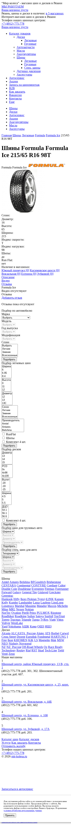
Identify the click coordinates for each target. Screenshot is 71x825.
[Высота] (6, 380)
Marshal (19, 606)
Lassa (36, 602)
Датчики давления (29, 71)
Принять (10, 815)
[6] (6, 369)
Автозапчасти (26, 47)
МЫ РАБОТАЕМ (13, 6)
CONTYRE (38, 585)
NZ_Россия (13, 647)
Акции (13, 81)
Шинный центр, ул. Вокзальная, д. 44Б (27, 701)
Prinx (33, 612)
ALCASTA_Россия (23, 633)
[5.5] (6, 503)
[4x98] (7, 472)
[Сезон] (10, 407)
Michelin (62, 606)
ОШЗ (40, 626)
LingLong (57, 602)
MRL (12, 609)
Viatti (52, 619)
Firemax (50, 588)
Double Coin (9, 588)
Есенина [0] (28, 273)
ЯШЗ (48, 626)
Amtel (5, 582)
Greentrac (7, 595)
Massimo (30, 606)
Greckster (55, 592)
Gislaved (43, 592)
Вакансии (15, 95)
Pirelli (25, 612)
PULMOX (43, 612)
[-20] (6, 483)
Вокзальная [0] (11, 273)
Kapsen (59, 599)
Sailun (31, 616)
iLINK (50, 599)
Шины (21, 57)
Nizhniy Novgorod (20, 643)
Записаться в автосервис (17, 789)
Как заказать (17, 91)
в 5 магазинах (55, 13)
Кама (33, 626)
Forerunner (62, 588)
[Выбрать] (10, 345)
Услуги (6, 742)
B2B (12, 88)
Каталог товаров (19, 33)
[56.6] (5, 516)
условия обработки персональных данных (23, 810)
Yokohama (14, 626)
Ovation (16, 612)
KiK (31, 640)
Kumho (13, 602)
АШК (25, 626)
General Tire (29, 592)
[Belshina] (13, 430)
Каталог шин (10, 739)
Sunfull (48, 616)
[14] (7, 459)
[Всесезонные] (10, 355)
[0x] (7, 469)
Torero (5, 619)
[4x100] (7, 476)
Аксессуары (24, 74)
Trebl (61, 650)
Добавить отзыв (12, 297)
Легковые (30, 40)
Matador (42, 606)
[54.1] (5, 510)
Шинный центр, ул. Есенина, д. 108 (25, 715)
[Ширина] (6, 366)
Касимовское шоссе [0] (44, 270)
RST (34, 650)
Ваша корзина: (15, 27)
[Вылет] (6, 479)
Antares (14, 582)
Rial (28, 650)
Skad (41, 650)
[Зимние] (10, 352)
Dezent (21, 636)
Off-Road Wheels (32, 647)
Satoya (40, 616)
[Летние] (10, 349)
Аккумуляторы (26, 54)
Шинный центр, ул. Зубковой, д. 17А (26, 729)
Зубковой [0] (45, 273)
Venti (5, 653)
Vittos (59, 619)
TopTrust (59, 616)
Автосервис (16, 78)
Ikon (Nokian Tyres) (32, 599)
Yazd (5, 626)
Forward (7, 592)
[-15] (6, 489)
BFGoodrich (38, 582)
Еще (12, 102)
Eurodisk (31, 636)
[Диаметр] (7, 393)
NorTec (6, 612)
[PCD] (7, 466)
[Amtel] (13, 423)
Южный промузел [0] (15, 270)
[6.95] (6, 373)
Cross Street (9, 636)
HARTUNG (58, 636)
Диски (21, 37)
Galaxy (16, 592)
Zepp (12, 653)
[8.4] (6, 376)
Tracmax (15, 619)
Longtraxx (8, 606)
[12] (6, 389)
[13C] (7, 403)
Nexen (20, 609)
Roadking (21, 616)
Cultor (62, 585)
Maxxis (52, 606)
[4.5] (6, 496)
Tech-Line (51, 650)
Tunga (36, 619)
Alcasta (6, 633)
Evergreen (38, 588)
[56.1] (5, 513)
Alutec (40, 633)
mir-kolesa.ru (19, 756)
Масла (21, 50)
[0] (6, 383)
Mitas (5, 609)
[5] (6, 499)
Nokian (29, 609)
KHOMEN (20, 640)
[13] (7, 400)
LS (36, 640)
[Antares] (13, 427)
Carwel (64, 633)
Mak (53, 640)
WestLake (17, 623)
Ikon (10, 640)
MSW (60, 640)
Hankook (7, 599)
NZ (4, 647)
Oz (45, 647)
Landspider (25, 602)
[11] (6, 386)
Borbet (55, 633)
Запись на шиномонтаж (24, 84)
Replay (20, 650)
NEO (5, 643)
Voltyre (6, 623)
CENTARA (9, 585)
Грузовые (30, 43)
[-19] (6, 486)
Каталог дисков (29, 739)
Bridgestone (54, 582)
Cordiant (52, 585)
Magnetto (44, 640)
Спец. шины (32, 67)
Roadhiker (8, 616)
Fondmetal (43, 636)
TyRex (44, 619)
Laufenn (46, 602)
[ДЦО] (5, 506)
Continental (23, 585)
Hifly (16, 599)
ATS (47, 633)
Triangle (26, 619)
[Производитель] (13, 420)
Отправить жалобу (14, 746)
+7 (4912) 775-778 (13, 23)
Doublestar (24, 588)
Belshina (25, 582)
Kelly (5, 602)
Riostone (56, 612)
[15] (7, 462)
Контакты (15, 98)
